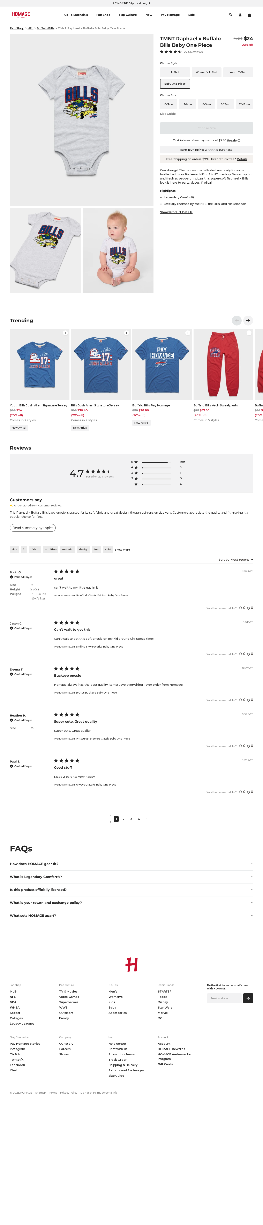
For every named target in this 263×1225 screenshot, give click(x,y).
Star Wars (165, 1007)
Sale (191, 15)
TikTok (15, 1054)
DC (160, 1018)
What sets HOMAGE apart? (33, 916)
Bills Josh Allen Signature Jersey (95, 405)
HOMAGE (26, 1092)
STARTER (165, 991)
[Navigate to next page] (131, 822)
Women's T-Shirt (206, 72)
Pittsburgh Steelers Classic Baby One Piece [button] (103, 738)
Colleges (16, 1018)
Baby (112, 1007)
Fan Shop (17, 28)
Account (164, 1044)
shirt (108, 549)
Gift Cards (165, 1064)
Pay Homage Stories (25, 1044)
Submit (248, 998)
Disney (163, 1002)
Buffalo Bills (45, 28)
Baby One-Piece (175, 83)
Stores (64, 1054)
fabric (35, 549)
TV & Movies (68, 991)
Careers (65, 1049)
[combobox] (236, 559)
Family (64, 1018)
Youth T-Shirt (238, 72)
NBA (13, 1002)
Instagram (17, 1049)
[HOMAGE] (21, 15)
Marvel (163, 1013)
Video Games (69, 997)
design (83, 549)
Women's (115, 997)
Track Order (117, 1060)
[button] (249, 14)
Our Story (66, 1044)
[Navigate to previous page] (131, 815)
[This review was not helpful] (248, 608)
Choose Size (206, 128)
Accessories (117, 1013)
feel (96, 549)
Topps (162, 997)
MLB (13, 991)
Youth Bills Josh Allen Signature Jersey (38, 405)
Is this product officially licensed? (38, 890)
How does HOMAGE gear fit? (34, 864)
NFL (30, 28)
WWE (63, 1007)
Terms (53, 1092)
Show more (122, 549)
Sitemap (40, 1092)
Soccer (15, 1013)
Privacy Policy (68, 1092)
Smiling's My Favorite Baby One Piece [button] (99, 646)
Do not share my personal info (99, 1092)
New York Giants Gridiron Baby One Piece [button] (102, 595)
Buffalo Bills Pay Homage (151, 405)
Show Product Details (176, 212)
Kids (111, 1002)
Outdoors (66, 1013)
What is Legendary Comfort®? (36, 877)
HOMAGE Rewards (171, 1049)
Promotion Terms (121, 1054)
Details (242, 159)
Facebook (17, 1065)
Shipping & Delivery (122, 1065)
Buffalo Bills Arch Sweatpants (216, 405)
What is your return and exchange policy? (46, 903)
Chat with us (117, 1049)
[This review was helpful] (240, 608)
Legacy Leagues (22, 1023)
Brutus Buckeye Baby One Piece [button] (96, 692)
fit (24, 549)
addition (51, 549)
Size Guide (168, 114)
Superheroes (68, 1002)
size (14, 549)
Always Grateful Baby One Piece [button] (96, 784)
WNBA (14, 1007)
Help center (117, 1044)
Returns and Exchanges (126, 1070)
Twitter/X (16, 1060)
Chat (13, 1070)
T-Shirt (175, 72)
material (67, 549)
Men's (112, 991)
